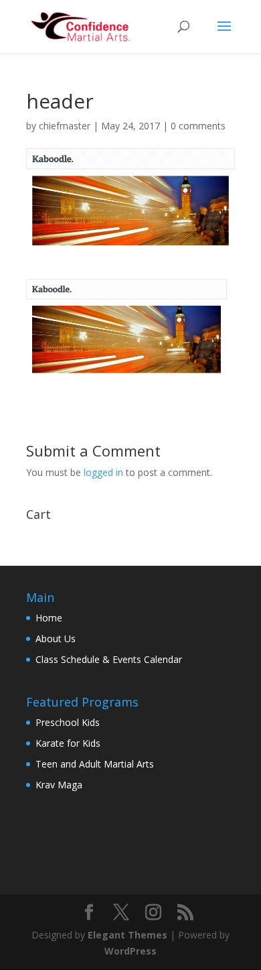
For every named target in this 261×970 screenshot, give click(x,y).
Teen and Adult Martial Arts (94, 763)
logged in (103, 472)
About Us (55, 638)
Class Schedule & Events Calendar (108, 659)
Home (48, 617)
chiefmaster (64, 125)
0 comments (198, 125)
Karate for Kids (67, 743)
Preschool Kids (67, 722)
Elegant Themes (127, 934)
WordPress (130, 951)
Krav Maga (58, 784)
